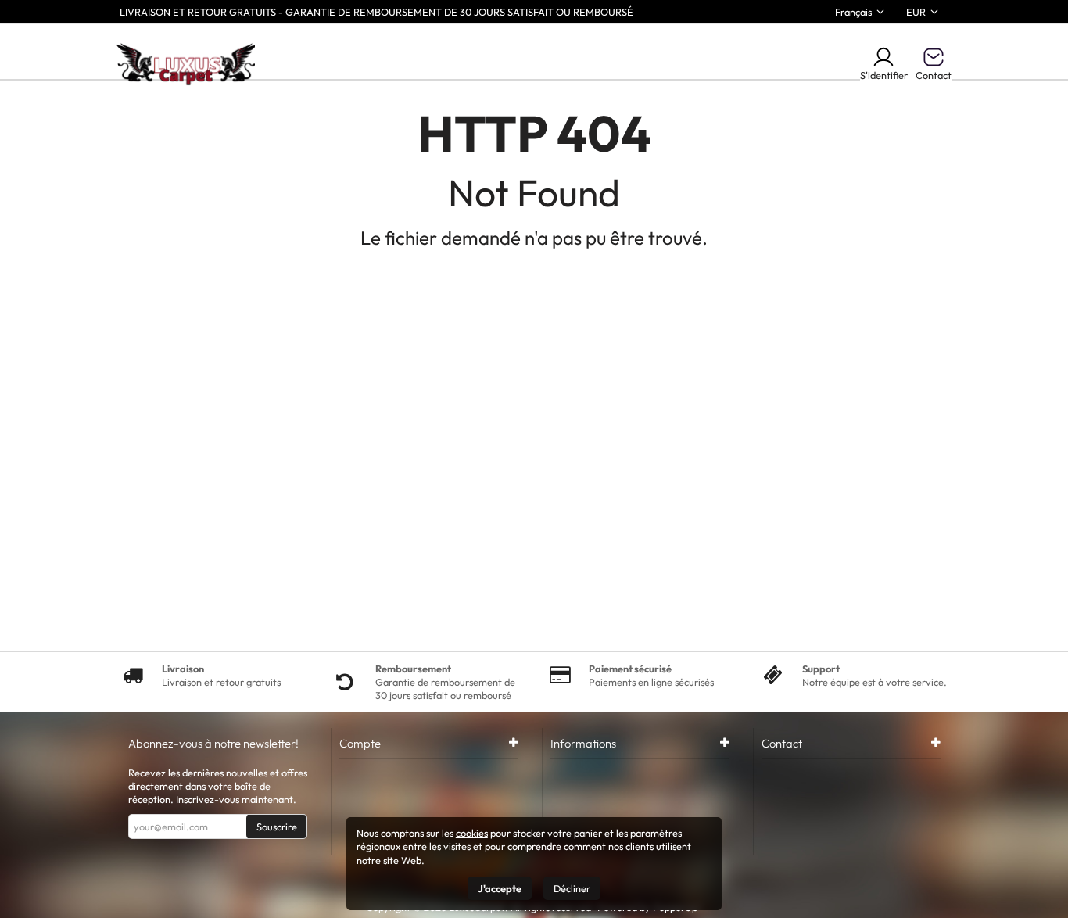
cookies (472, 833)
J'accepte (499, 888)
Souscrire (276, 826)
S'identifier (884, 75)
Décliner (572, 888)
